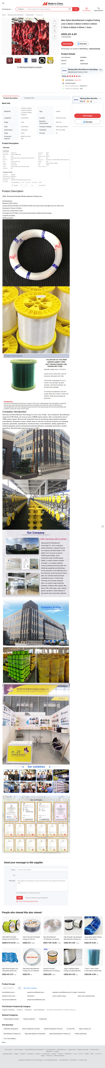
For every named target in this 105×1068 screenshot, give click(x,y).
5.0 (81, 101)
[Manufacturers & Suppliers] (52, 4)
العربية (75, 1054)
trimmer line (81, 992)
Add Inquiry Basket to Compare (30, 67)
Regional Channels (83, 1049)
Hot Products (8, 1049)
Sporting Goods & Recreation (15, 15)
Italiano (54, 1054)
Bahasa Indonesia (59, 1055)
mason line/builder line (9, 1000)
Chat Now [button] (83, 44)
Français (37, 1054)
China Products (18, 1049)
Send (19, 898)
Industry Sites (72, 1049)
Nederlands (68, 1054)
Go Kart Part (71, 1029)
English (16, 1054)
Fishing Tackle (30, 15)
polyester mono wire (8, 996)
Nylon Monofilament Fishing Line (60, 1034)
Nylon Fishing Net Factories (31, 1029)
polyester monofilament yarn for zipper (64, 992)
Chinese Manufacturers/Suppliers (34, 1049)
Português (30, 1054)
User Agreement (64, 1060)
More (4, 1042)
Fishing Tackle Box (29, 1019)
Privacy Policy (83, 1060)
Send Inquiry (67, 44)
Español (23, 1054)
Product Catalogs (31, 988)
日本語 (87, 1054)
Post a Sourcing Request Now (27, 901)
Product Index (94, 1049)
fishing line (30, 996)
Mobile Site (49, 1051)
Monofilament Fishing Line (12, 1034)
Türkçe (42, 1055)
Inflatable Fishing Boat (11, 1029)
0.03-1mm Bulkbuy (10, 1038)
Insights (56, 1051)
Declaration (74, 1060)
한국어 (81, 1054)
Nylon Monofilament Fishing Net (35, 1034)
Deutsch (60, 1054)
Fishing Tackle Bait (80, 1034)
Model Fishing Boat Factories (53, 1029)
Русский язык (46, 1054)
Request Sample (94, 48)
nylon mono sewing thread (86, 996)
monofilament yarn (8, 992)
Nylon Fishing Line (85, 1029)
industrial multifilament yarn (36, 1000)
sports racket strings (59, 996)
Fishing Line (39, 15)
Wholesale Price (61, 1049)
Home (3, 15)
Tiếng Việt (49, 1055)
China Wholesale (50, 1049)
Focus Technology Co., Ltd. (39, 1060)
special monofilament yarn (35, 992)
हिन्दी (92, 1054)
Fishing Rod (43, 1019)
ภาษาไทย (97, 1054)
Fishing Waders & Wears (11, 1019)
